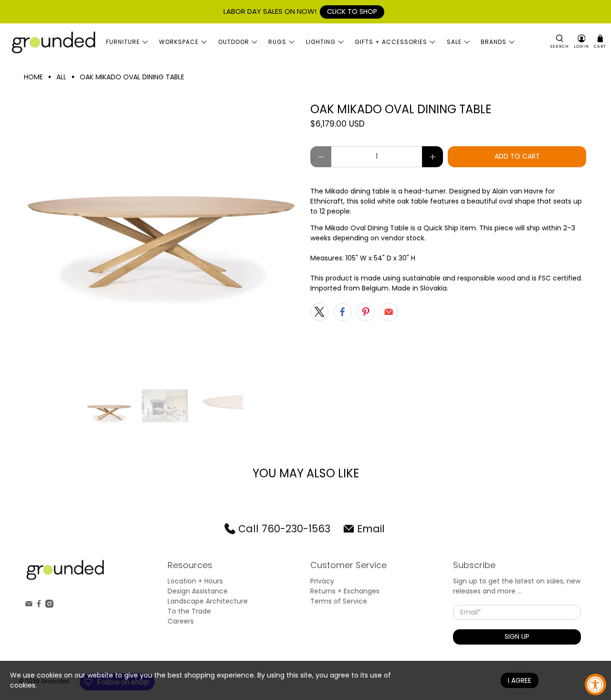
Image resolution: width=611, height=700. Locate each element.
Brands (493, 42)
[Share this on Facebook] (343, 312)
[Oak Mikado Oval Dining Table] (162, 241)
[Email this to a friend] (389, 312)
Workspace (179, 42)
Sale (454, 42)
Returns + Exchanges (344, 591)
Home (33, 77)
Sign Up (517, 636)
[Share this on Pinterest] (366, 312)
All (61, 77)
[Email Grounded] (29, 605)
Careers (181, 621)
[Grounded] (53, 42)
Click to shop (352, 11)
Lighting (321, 42)
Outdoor (233, 42)
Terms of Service (338, 601)
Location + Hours (195, 581)
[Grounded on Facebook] (39, 605)
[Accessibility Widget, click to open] (595, 684)
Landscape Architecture (208, 601)
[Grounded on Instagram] (49, 605)
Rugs (277, 42)
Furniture (123, 42)
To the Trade (189, 611)
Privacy (322, 581)
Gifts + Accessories (391, 42)
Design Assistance (198, 591)
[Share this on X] (319, 312)
